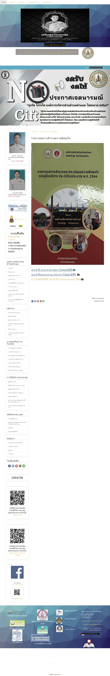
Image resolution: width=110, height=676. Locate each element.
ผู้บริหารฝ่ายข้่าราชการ (14, 309)
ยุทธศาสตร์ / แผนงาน (14, 264)
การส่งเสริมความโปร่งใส (15, 337)
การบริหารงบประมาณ (14, 340)
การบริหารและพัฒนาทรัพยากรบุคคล (16, 283)
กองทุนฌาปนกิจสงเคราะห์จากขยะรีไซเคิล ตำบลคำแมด (17, 412)
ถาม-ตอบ (10, 442)
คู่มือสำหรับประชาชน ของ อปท (16, 374)
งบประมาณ (11, 268)
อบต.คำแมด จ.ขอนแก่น (17, 573)
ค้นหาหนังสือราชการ (14, 227)
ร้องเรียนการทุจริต (13, 435)
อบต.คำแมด (17, 503)
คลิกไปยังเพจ (17, 572)
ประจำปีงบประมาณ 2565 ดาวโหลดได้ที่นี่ (53, 263)
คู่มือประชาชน (12, 370)
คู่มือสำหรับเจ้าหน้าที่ (13, 378)
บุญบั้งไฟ (10, 416)
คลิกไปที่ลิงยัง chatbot (17, 587)
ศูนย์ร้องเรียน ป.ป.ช (20, 208)
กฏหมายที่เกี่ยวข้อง (13, 279)
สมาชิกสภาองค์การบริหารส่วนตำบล (16, 313)
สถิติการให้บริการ (12, 385)
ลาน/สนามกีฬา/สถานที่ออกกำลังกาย (16, 395)
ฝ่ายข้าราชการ (12, 318)
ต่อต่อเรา (10, 439)
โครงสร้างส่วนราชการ (14, 301)
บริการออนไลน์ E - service (15, 381)
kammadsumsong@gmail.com (91, 613)
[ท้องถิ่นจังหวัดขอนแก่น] (42, 618)
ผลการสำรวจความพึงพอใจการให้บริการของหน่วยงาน (17, 389)
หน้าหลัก (3, 2)
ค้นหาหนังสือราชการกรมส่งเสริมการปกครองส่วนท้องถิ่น (17, 236)
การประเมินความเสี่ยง (14, 352)
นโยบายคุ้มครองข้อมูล (14, 355)
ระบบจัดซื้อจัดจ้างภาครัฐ (42, 632)
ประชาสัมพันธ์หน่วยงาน (33, 2)
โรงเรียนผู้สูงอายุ (12, 407)
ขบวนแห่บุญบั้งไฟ (13, 420)
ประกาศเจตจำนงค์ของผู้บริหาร (16, 344)
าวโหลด (37, 268)
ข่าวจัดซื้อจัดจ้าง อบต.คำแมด (16, 272)
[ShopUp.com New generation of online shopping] (58, 663)
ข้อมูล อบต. (11, 2)
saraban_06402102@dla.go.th (94, 609)
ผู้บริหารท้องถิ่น (12, 305)
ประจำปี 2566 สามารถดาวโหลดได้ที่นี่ (53, 258)
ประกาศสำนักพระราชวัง (55, 44)
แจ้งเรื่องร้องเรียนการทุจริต (15, 359)
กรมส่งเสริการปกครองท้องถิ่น (17, 604)
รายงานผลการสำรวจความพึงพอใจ (48, 120)
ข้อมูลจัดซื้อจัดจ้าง (47, 2)
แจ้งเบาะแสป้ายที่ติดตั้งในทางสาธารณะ (16, 289)
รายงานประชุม (12, 275)
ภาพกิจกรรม (21, 2)
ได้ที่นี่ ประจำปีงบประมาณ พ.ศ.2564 (61, 268)
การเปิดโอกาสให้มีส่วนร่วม (15, 348)
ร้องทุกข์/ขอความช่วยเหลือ (15, 431)
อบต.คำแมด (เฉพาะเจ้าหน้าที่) (17, 543)
